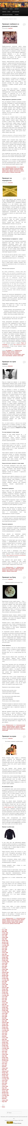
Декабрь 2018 (5, 1043)
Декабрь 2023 (5, 958)
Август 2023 (4, 963)
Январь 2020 (5, 1024)
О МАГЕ (11, 8)
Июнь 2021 (4, 999)
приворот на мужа (10, 921)
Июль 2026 (4, 930)
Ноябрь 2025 (5, 933)
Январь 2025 (5, 940)
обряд (3, 169)
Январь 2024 (5, 957)
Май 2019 (4, 1036)
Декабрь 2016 (5, 1074)
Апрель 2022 (5, 984)
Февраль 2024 (5, 955)
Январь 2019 (5, 1042)
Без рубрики (8, 350)
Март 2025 (4, 939)
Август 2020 (4, 1013)
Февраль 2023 (5, 972)
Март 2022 (4, 986)
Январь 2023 (5, 974)
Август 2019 (4, 1031)
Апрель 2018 (5, 1054)
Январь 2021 (5, 1007)
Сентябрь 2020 (5, 1012)
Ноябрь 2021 (5, 992)
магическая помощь (18, 168)
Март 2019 (4, 1039)
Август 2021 (4, 996)
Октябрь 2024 (5, 943)
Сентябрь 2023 (5, 961)
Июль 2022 (4, 981)
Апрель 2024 (5, 952)
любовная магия (18, 350)
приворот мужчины (11, 351)
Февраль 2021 (5, 1006)
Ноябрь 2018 (5, 1045)
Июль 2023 (4, 964)
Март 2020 (4, 1021)
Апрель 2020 (5, 1019)
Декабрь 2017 (5, 1059)
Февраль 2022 (5, 987)
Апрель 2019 (5, 1037)
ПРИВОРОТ (4, 8)
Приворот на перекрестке (7, 179)
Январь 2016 (5, 1091)
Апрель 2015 (5, 1100)
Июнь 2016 (4, 1083)
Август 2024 (4, 946)
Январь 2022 (5, 989)
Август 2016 (4, 1080)
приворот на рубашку (6, 922)
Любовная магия (9, 167)
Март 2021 (4, 1004)
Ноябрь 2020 (5, 1010)
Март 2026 (4, 931)
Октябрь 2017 (5, 1060)
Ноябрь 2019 (5, 1027)
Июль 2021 (4, 998)
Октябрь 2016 (5, 1077)
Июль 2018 (4, 1051)
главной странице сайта (9, 807)
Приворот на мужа (9, 736)
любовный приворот (9, 168)
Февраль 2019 (5, 1040)
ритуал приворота (6, 172)
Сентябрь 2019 (5, 1030)
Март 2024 (4, 954)
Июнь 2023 (4, 966)
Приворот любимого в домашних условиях (10, 25)
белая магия (19, 725)
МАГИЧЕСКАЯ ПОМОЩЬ (7, 14)
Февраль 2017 (5, 1071)
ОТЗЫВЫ (17, 14)
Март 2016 (4, 1088)
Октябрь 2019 (5, 1028)
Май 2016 (4, 1084)
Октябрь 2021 (5, 993)
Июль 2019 (4, 1033)
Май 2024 (4, 951)
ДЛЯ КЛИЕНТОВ (15, 11)
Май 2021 (4, 1001)
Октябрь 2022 (5, 978)
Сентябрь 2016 (5, 1078)
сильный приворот (17, 354)
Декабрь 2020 (5, 1009)
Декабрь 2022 (5, 975)
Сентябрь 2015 (5, 1095)
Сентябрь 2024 (5, 945)
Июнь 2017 (4, 1065)
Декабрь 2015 (5, 1092)
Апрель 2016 (5, 1086)
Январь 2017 (5, 1072)
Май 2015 (4, 1098)
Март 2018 (4, 1056)
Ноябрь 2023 (5, 960)
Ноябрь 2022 (5, 977)
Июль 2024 (4, 948)
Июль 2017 (4, 1063)
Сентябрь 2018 (5, 1048)
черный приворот (8, 355)
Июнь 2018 (4, 1053)
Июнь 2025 (4, 936)
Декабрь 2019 (5, 1025)
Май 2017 (4, 1066)
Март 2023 (4, 971)
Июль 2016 (4, 1081)
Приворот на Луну (9, 577)
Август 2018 (4, 1050)
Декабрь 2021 (5, 990)
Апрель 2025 (5, 937)
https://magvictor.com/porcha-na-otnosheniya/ (16, 555)
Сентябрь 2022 (5, 980)
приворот (7, 169)
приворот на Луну (19, 727)
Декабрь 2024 (5, 942)
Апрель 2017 (5, 1068)
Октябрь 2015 (5, 1094)
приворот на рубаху (19, 921)
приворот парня (5, 171)
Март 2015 (4, 1101)
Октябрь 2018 (5, 1047)
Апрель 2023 (5, 969)
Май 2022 (4, 983)
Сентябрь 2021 (5, 995)
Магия (14, 167)
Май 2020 (4, 1018)
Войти (3, 1107)
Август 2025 (4, 934)
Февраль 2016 (5, 1089)
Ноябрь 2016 (5, 1075)
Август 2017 (4, 1062)
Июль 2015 (4, 1097)
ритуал (22, 171)
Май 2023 (4, 968)
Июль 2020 (4, 1015)
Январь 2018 (5, 1057)
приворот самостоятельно (15, 171)
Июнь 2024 (4, 949)
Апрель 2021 (5, 1002)
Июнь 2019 (4, 1034)
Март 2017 (4, 1069)
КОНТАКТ (17, 8)
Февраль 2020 (5, 1022)
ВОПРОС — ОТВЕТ (6, 11)
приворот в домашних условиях (16, 169)
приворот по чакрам (13, 570)
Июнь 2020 (4, 1016)
